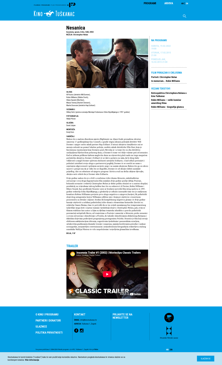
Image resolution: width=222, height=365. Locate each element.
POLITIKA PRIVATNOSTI (49, 332)
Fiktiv (96, 349)
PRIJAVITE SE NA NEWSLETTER (122, 316)
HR (182, 3)
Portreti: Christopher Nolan (164, 77)
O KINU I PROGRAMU (47, 314)
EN (187, 3)
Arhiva (168, 3)
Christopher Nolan (80, 35)
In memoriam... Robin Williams (165, 81)
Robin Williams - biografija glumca (167, 107)
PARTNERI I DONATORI (48, 320)
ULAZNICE (41, 326)
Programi (150, 3)
